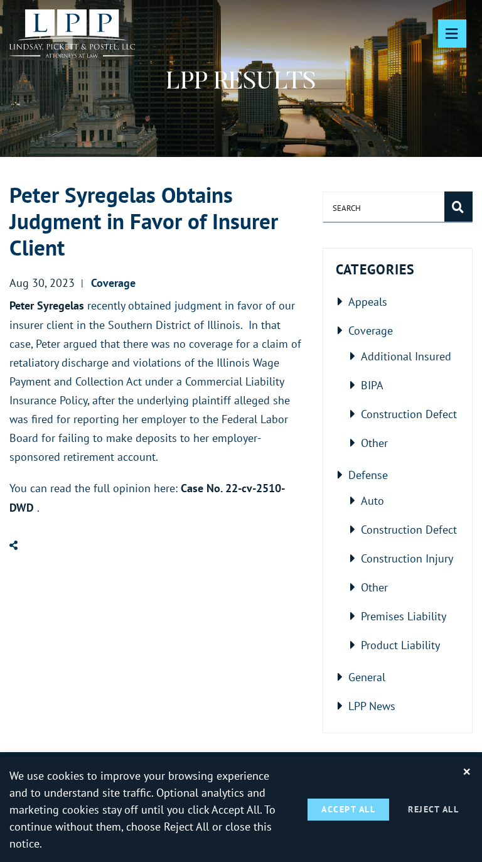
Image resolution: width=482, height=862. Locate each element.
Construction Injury (407, 558)
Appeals (367, 301)
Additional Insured (406, 356)
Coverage (370, 330)
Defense (368, 475)
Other (374, 443)
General (366, 677)
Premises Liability (403, 616)
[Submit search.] (458, 206)
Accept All (348, 809)
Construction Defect (409, 414)
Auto (372, 500)
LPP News (371, 706)
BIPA (372, 385)
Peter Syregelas (46, 305)
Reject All (433, 809)
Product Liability (400, 645)
